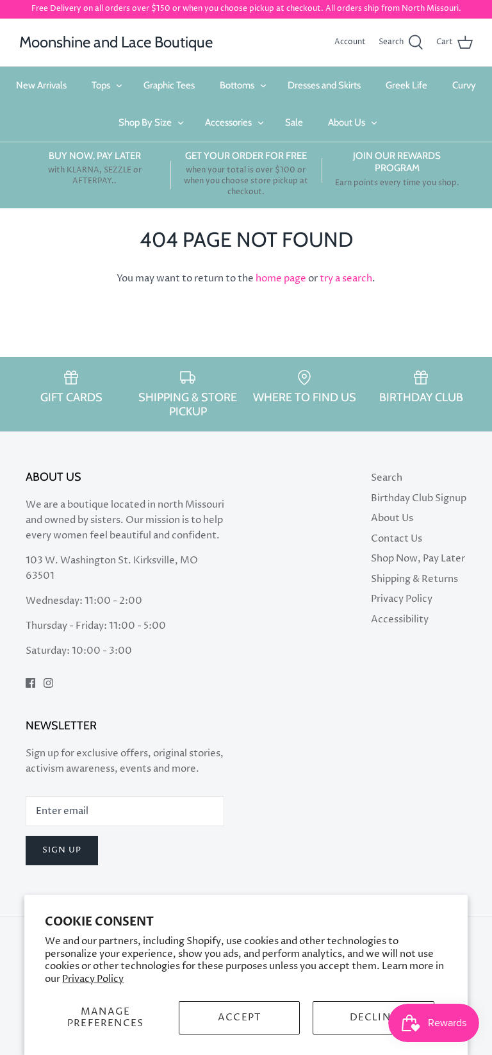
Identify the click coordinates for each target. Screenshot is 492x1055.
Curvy (464, 85)
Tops (101, 85)
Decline (373, 1017)
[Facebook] (30, 683)
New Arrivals (41, 85)
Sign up (61, 850)
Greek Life (406, 85)
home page (281, 278)
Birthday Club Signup (418, 498)
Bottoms (237, 85)
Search (386, 478)
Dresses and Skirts (324, 85)
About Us (346, 122)
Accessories (228, 122)
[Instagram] (48, 683)
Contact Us (396, 538)
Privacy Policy (93, 979)
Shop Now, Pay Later (418, 558)
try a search (346, 278)
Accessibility (400, 619)
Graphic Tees (169, 85)
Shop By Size (145, 122)
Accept (239, 1017)
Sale (294, 122)
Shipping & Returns (414, 579)
